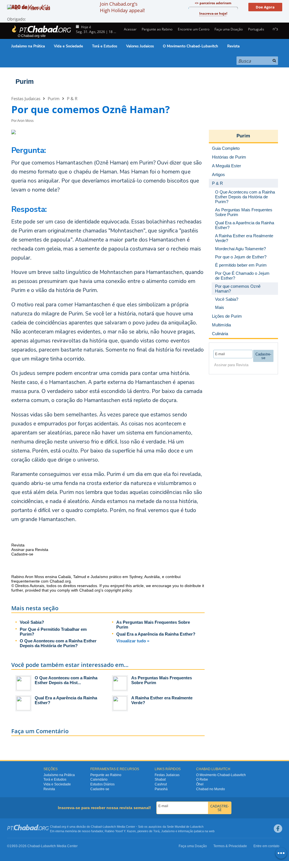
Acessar (130, 29)
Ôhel (199, 784)
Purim (25, 81)
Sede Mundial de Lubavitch (185, 826)
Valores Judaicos (140, 46)
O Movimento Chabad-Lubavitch (190, 46)
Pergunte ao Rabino (157, 29)
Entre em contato (266, 846)
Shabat (160, 779)
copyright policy (118, 590)
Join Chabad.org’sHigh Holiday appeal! (122, 7)
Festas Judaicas (25, 98)
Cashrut (161, 784)
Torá (156, 831)
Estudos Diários (102, 784)
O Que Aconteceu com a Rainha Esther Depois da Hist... (66, 680)
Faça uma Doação (228, 29)
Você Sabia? (32, 622)
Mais (219, 307)
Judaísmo (168, 831)
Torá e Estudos (104, 46)
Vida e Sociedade (68, 46)
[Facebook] (278, 828)
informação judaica (191, 831)
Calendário (99, 779)
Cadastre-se (99, 789)
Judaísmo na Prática (28, 46)
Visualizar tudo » (132, 640)
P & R (72, 98)
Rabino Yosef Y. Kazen (120, 831)
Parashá (161, 789)
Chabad (96, 826)
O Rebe (202, 779)
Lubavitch (109, 826)
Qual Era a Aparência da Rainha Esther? (155, 634)
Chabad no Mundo (210, 789)
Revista (233, 46)
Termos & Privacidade (230, 846)
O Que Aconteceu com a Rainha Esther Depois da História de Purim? (58, 643)
